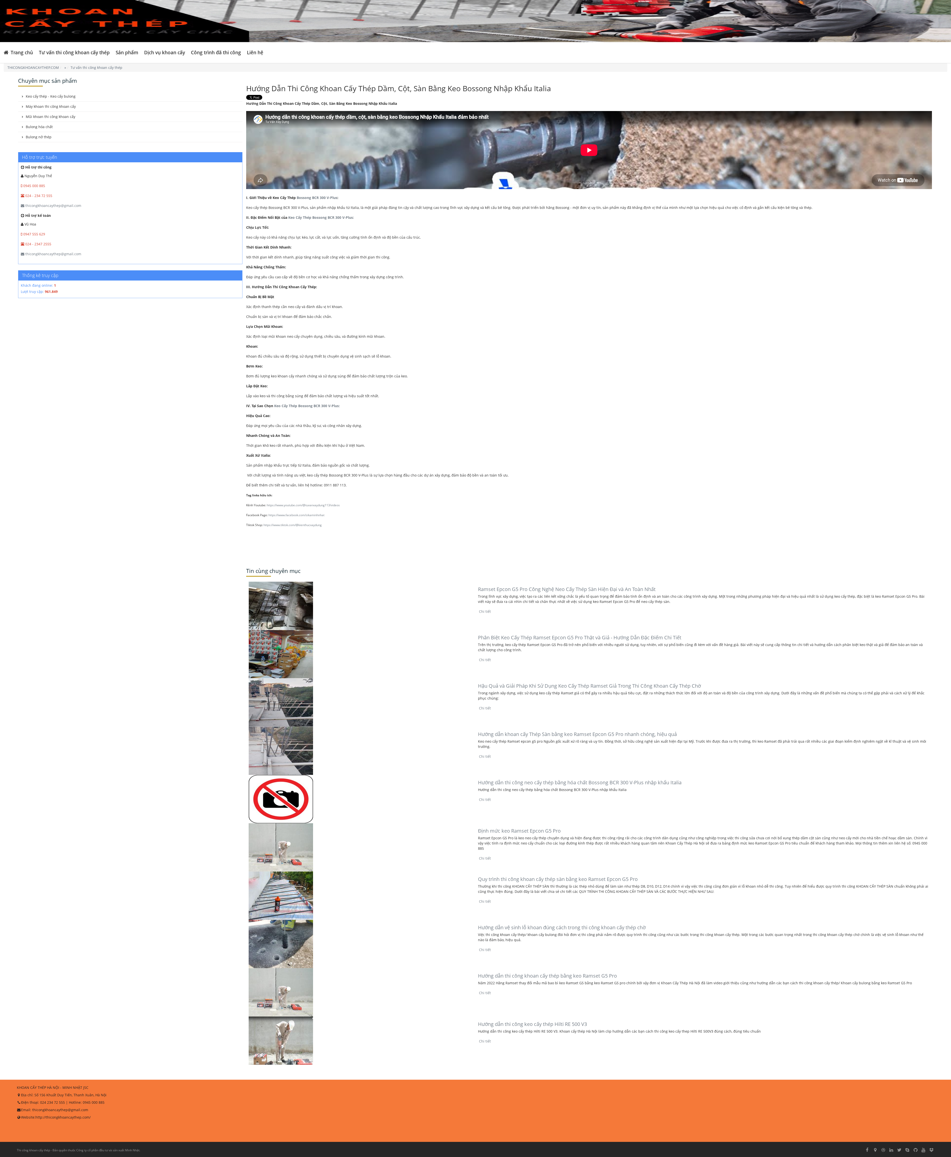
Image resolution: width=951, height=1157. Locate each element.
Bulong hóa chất (39, 126)
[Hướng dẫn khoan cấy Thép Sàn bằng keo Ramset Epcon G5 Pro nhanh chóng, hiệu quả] (360, 751)
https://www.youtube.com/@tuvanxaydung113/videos (303, 505)
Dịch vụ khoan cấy (164, 52)
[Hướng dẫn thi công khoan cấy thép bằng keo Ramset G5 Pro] (360, 992)
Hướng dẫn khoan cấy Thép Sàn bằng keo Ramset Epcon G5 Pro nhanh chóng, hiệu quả (577, 734)
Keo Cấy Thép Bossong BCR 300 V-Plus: (320, 217)
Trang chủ (21, 52)
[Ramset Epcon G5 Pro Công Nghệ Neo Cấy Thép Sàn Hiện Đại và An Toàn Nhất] (360, 606)
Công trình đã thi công (216, 52)
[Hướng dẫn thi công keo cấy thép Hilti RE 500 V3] (360, 1040)
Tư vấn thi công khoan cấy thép (74, 52)
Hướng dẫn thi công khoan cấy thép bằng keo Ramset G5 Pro (547, 975)
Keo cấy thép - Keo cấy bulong (51, 96)
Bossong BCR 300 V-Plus (317, 197)
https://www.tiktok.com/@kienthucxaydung (293, 525)
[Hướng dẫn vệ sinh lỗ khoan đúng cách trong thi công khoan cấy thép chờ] (360, 944)
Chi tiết (484, 611)
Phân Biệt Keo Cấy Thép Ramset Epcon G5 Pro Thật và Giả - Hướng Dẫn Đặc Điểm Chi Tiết (579, 637)
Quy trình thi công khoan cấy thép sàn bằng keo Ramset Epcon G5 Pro (558, 879)
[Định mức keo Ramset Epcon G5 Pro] (360, 847)
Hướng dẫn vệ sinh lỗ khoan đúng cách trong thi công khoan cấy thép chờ (562, 927)
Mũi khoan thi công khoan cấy (50, 116)
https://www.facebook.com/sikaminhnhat (296, 515)
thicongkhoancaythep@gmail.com (52, 205)
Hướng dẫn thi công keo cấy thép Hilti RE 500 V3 (532, 1024)
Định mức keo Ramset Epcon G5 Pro (519, 830)
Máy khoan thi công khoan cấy (51, 106)
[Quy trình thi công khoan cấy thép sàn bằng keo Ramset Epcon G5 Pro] (360, 896)
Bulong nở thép (39, 137)
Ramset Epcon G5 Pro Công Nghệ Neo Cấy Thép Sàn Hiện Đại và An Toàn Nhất (567, 589)
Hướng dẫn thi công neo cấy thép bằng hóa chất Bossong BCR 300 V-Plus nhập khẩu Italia (580, 782)
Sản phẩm (127, 52)
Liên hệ (255, 52)
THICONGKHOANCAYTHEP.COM (33, 67)
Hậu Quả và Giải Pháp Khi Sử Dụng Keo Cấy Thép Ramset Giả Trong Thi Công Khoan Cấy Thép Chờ (589, 685)
